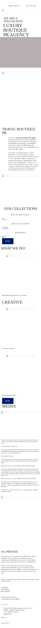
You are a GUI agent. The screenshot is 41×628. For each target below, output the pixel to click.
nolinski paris (4, 236)
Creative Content (8, 348)
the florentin (4, 219)
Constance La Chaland (5, 228)
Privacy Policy (5, 623)
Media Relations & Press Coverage (14, 295)
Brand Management (9, 395)
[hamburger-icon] (36, 10)
